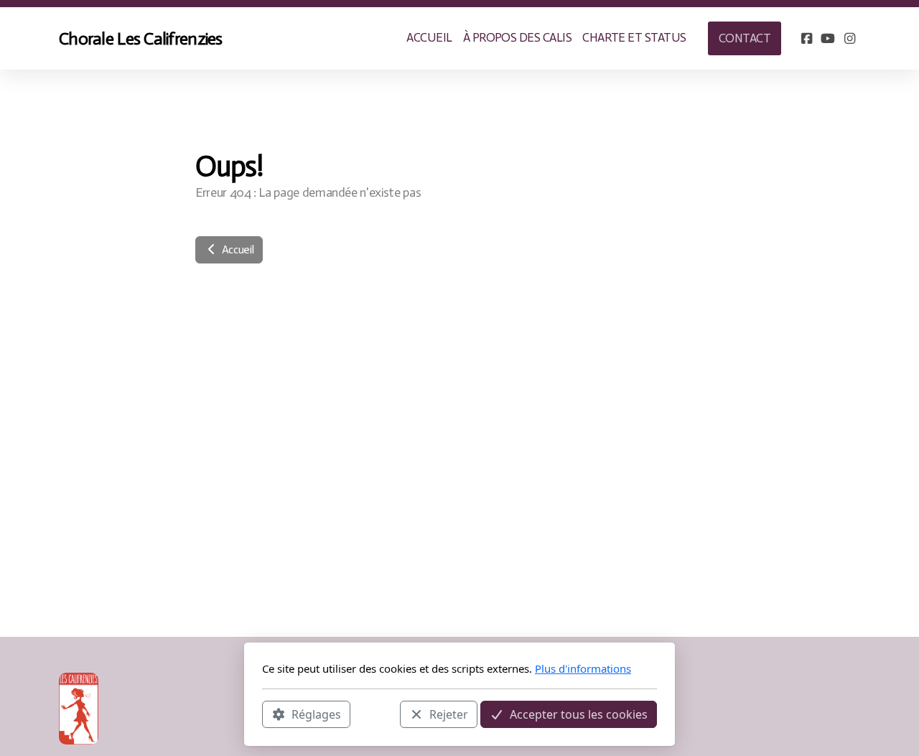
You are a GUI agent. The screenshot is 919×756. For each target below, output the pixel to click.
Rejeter (448, 714)
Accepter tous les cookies (579, 714)
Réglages (316, 714)
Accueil (236, 249)
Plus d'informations (583, 668)
